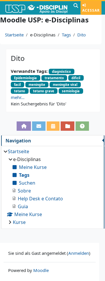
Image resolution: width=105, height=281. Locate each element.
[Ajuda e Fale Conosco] (82, 126)
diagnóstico (61, 71)
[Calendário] (53, 126)
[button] (75, 8)
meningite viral (65, 84)
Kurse (19, 222)
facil (17, 84)
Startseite (14, 35)
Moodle (41, 270)
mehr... (17, 97)
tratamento (54, 78)
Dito (81, 35)
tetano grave (43, 91)
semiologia (71, 91)
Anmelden (78, 253)
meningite (37, 84)
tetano (19, 91)
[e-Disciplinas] (36, 7)
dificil (75, 78)
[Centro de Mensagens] (39, 126)
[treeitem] (53, 187)
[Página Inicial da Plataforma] (24, 126)
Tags (66, 35)
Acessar (91, 10)
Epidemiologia (25, 78)
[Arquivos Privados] (67, 126)
